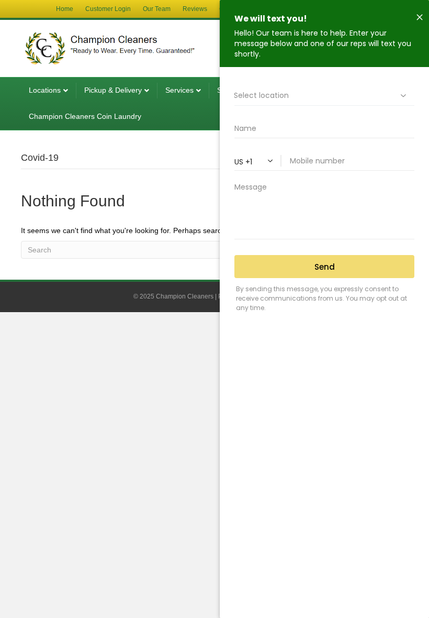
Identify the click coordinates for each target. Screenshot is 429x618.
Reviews (195, 9)
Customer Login (108, 9)
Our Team (157, 9)
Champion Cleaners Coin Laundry (85, 116)
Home (64, 9)
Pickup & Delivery (113, 90)
